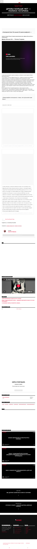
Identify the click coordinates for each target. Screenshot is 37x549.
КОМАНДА (28, 543)
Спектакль (16, 404)
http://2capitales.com (18, 527)
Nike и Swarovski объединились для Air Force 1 (19, 471)
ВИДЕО (27, 528)
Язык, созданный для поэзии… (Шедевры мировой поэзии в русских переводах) (18, 301)
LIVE (26, 533)
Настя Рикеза (18, 15)
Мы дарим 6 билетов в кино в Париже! (19, 492)
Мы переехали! (17, 532)
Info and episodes (18, 390)
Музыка (20, 6)
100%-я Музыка (5, 397)
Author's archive (19, 235)
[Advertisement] (18, 251)
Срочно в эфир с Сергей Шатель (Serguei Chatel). (19, 506)
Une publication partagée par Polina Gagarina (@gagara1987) (13, 145)
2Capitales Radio (6, 460)
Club (3, 404)
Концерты (11, 404)
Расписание (5, 544)
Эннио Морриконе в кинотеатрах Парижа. (11, 298)
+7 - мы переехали (18, 529)
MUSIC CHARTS (28, 529)
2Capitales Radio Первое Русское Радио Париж (13, 543)
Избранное (17, 6)
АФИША (27, 530)
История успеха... (5, 531)
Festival (6, 404)
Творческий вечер (22, 404)
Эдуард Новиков (6, 444)
